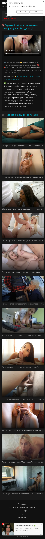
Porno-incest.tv (22, 504)
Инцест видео (22, 76)
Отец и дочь (34, 76)
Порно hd (8, 16)
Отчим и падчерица (11, 79)
